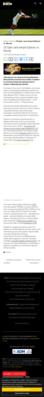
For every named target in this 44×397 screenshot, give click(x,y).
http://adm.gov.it (17, 367)
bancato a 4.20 (25, 133)
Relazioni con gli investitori (25, 308)
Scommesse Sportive (18, 278)
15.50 (34, 204)
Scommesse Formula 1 (30, 292)
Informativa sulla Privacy (26, 314)
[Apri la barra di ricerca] (35, 3)
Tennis (12, 41)
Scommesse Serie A (29, 281)
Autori (26, 323)
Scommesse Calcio (13, 281)
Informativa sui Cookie (17, 317)
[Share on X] (11, 59)
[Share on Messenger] (21, 59)
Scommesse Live (33, 278)
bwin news (19, 323)
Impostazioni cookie (22, 393)
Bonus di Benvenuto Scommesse (22, 299)
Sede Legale (31, 317)
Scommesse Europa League (22, 288)
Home (6, 41)
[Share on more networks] (31, 59)
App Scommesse (21, 296)
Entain (11, 308)
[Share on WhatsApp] (6, 59)
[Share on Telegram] (26, 59)
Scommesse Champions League (22, 285)
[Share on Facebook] (16, 59)
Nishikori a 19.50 (30, 223)
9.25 (19, 204)
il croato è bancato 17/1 (24, 140)
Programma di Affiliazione (28, 304)
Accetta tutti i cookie (22, 389)
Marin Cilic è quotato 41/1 (27, 221)
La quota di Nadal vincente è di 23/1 (24, 241)
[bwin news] (8, 3)
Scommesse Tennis (12, 292)
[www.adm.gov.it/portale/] (22, 353)
